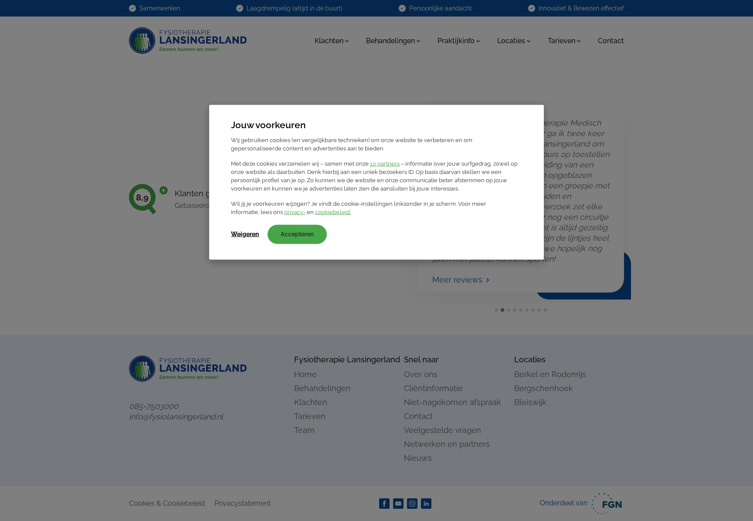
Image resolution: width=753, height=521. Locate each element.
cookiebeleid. (333, 212)
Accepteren (297, 234)
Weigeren (245, 234)
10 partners (385, 163)
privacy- (294, 212)
